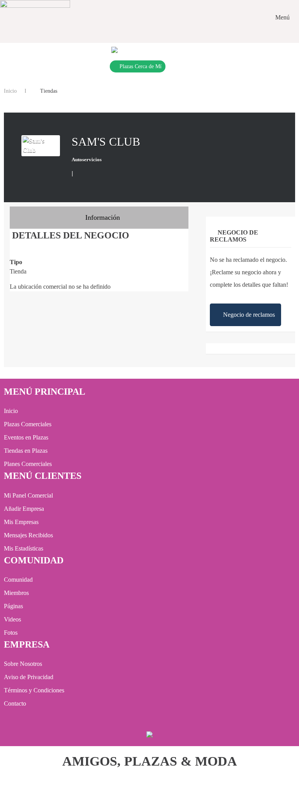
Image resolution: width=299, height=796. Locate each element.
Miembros (16, 592)
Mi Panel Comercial (28, 495)
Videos (12, 619)
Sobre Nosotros (23, 663)
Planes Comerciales (28, 464)
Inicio (10, 91)
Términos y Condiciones (34, 690)
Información (101, 217)
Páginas (13, 606)
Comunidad (18, 579)
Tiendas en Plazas (25, 450)
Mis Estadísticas (23, 548)
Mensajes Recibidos (28, 535)
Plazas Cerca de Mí (141, 66)
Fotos (11, 632)
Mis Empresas (21, 522)
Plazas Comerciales (27, 424)
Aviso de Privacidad (28, 677)
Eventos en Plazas (26, 437)
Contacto (15, 703)
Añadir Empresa (24, 508)
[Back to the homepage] (35, 17)
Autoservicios (87, 159)
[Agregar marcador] (80, 172)
